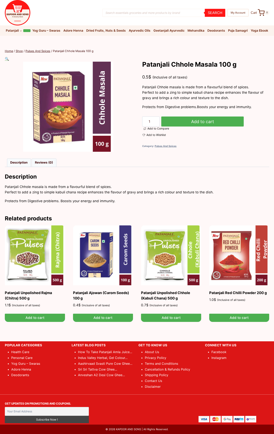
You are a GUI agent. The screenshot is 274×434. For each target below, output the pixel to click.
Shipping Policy (156, 375)
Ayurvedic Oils (139, 30)
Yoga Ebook (259, 30)
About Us (152, 352)
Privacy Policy (155, 358)
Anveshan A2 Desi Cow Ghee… (101, 375)
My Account (238, 12)
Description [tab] (19, 162)
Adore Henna (73, 30)
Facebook (218, 352)
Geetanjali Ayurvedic (169, 30)
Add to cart (202, 121)
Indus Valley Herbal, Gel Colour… (103, 358)
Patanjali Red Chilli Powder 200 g (238, 293)
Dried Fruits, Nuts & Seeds (106, 30)
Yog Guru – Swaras (46, 30)
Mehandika (196, 30)
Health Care (20, 352)
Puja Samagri (238, 30)
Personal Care (21, 358)
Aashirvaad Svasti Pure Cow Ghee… (105, 364)
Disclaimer (153, 387)
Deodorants (216, 30)
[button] (7, 59)
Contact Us (153, 381)
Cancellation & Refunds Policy (167, 369)
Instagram (218, 358)
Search (215, 13)
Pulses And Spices (166, 146)
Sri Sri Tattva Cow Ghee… (97, 369)
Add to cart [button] (34, 318)
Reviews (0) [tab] (44, 162)
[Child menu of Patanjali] (26, 30)
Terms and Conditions (161, 364)
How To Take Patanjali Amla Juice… (105, 352)
